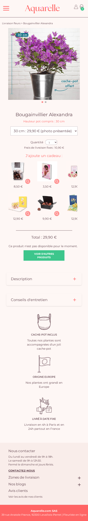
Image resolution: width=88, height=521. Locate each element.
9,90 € (47, 219)
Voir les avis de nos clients (25, 496)
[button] (42, 102)
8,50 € (18, 186)
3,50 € (47, 186)
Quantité (36, 142)
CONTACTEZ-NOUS (21, 470)
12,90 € (76, 186)
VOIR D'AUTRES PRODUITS (44, 255)
